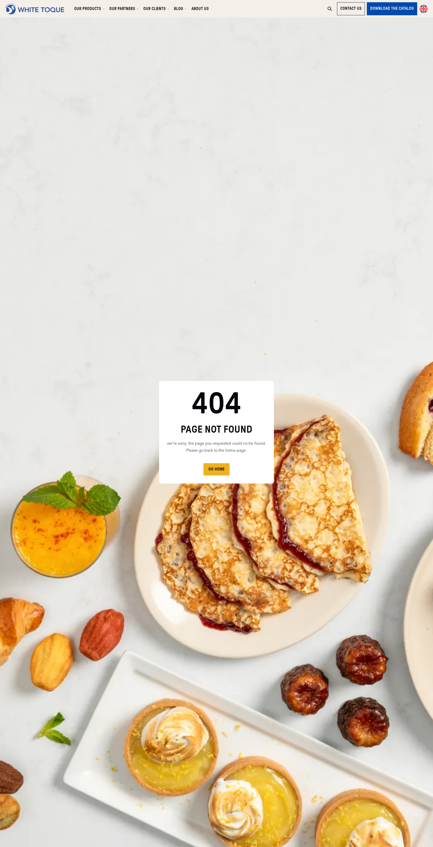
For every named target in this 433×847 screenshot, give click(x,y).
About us (200, 9)
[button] (423, 9)
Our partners (122, 9)
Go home (216, 469)
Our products (87, 9)
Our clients (154, 9)
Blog (178, 9)
